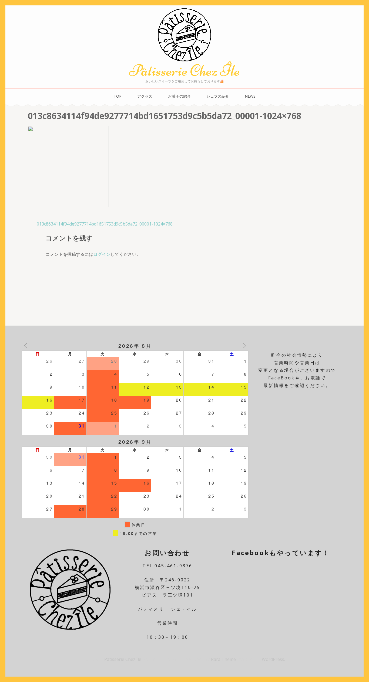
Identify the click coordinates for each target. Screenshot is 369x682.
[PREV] (25, 345)
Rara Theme (224, 659)
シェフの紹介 (217, 96)
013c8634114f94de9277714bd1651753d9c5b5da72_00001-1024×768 (105, 224)
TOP (118, 96)
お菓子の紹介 (179, 96)
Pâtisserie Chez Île (184, 70)
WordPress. (273, 659)
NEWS (250, 96)
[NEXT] (245, 345)
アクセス (144, 96)
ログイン (101, 254)
